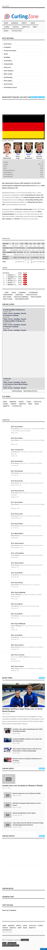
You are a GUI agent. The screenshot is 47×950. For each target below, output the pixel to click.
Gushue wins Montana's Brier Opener (24, 813)
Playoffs (23, 313)
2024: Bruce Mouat (17, 438)
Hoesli (10, 283)
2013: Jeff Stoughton (17, 553)
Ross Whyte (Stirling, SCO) (34, 200)
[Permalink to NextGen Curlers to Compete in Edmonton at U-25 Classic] (7, 760)
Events (24, 23)
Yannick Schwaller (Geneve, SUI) (33, 197)
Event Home (7, 44)
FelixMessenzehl (28, 157)
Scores (6, 27)
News (35, 27)
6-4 (21, 202)
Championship (8, 64)
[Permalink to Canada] (7, 730)
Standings (7, 57)
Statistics (37, 401)
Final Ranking (8, 77)
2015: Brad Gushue (17, 524)
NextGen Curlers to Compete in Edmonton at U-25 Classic (27, 760)
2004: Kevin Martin (17, 635)
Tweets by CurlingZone (9, 910)
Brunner (10, 281)
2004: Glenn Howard (17, 645)
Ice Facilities (17, 31)
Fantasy (16, 27)
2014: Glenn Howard (17, 543)
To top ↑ (44, 949)
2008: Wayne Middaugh (18, 592)
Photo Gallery (8, 81)
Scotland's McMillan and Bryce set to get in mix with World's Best (27, 740)
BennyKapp (18, 157)
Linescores (7, 67)
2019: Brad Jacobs (17, 481)
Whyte (10, 279)
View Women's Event (10, 87)
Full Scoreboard (17, 391)
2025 (4, 246)
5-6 (20, 284)
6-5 (36, 185)
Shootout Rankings (21, 297)
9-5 (20, 200)
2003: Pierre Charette (17, 655)
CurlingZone (25, 940)
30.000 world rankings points (23, 209)
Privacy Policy (12, 943)
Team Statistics (8, 71)
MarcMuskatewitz (7, 157)
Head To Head (8, 84)
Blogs (6, 31)
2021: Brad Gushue (17, 471)
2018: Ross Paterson (17, 491)
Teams (32, 23)
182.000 (16, 219)
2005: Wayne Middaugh (18, 624)
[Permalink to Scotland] (7, 740)
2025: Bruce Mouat (17, 426)
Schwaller (11, 277)
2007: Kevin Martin (17, 604)
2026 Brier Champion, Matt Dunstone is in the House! (27, 804)
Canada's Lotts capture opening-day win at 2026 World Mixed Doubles (27, 730)
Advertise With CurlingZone (11, 945)
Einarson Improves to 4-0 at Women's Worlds (27, 793)
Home (6, 23)
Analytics (26, 27)
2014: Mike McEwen (17, 533)
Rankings (14, 23)
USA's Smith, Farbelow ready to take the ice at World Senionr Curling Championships (27, 750)
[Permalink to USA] (7, 750)
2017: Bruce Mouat (17, 502)
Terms (4, 943)
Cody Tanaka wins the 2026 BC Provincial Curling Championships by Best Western (28, 824)
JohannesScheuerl (39, 157)
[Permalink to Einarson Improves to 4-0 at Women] (7, 795)
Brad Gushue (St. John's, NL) (34, 195)
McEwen (10, 284)
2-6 (20, 275)
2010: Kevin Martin (17, 573)
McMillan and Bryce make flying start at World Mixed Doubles (22, 710)
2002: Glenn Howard (17, 666)
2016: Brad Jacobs (17, 514)
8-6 (17, 197)
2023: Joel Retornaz (17, 450)
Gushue (10, 275)
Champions (7, 47)
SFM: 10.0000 (8, 74)
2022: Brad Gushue (17, 461)
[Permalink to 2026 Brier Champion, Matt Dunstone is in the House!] (7, 805)
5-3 (21, 283)
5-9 (20, 279)
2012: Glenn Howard (17, 563)
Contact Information (10, 51)
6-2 (23, 195)
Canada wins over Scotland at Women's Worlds (22, 785)
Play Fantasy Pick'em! (30, 391)
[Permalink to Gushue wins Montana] (7, 815)
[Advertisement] (24, 107)
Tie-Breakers (8, 61)
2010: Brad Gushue (17, 583)
